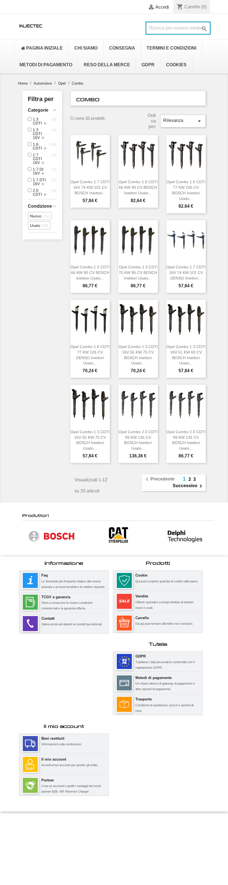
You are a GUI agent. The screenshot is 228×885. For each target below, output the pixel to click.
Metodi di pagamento (153, 678)
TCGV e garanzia (55, 597)
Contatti (48, 618)
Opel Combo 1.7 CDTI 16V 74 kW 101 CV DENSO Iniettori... (185, 272)
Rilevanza (183, 121)
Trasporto (143, 699)
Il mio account (53, 759)
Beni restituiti (53, 738)
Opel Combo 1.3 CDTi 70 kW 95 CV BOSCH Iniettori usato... (138, 272)
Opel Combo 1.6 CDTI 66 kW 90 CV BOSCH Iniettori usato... (138, 187)
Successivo (188, 486)
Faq (44, 575)
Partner (47, 780)
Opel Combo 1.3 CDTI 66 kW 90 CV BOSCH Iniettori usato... (90, 272)
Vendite (141, 596)
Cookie (141, 575)
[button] (25, 536)
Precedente (159, 479)
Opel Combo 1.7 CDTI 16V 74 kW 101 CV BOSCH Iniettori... (90, 187)
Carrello (142, 618)
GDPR (140, 656)
